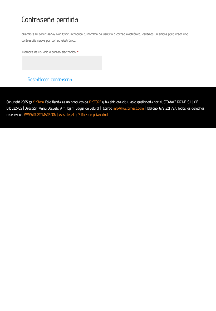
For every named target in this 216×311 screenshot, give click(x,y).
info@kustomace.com (129, 108)
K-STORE (95, 102)
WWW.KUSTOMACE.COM (41, 114)
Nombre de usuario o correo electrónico (57, 52)
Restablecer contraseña (50, 79)
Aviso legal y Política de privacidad (83, 114)
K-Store (38, 102)
